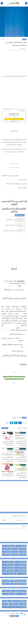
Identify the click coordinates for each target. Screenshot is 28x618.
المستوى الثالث (22, 564)
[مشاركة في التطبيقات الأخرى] (7, 423)
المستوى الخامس (22, 567)
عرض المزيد (5, 428)
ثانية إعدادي (14, 583)
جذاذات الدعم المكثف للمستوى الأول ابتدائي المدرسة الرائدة (21, 443)
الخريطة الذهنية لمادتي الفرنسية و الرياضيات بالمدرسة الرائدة (8, 443)
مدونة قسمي (8, 613)
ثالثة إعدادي (5, 580)
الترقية (10, 601)
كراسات (24, 594)
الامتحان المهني (17, 601)
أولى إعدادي (23, 583)
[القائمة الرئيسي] (26, 3)
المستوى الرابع (9, 567)
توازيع (16, 548)
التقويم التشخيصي (10, 546)
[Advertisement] (14, 22)
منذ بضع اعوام (20, 218)
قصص (15, 591)
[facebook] (17, 616)
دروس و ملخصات (11, 573)
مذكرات (24, 554)
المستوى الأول (10, 562)
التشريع (4, 601)
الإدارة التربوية (22, 546)
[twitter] (11, 616)
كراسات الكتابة (11, 594)
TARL (12, 580)
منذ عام (24, 440)
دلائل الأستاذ (14, 551)
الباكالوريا (18, 580)
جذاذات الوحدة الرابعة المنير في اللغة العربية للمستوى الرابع (21, 475)
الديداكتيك (23, 548)
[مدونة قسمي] (14, 3)
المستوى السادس (22, 570)
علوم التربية (6, 551)
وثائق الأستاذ (7, 554)
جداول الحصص (7, 548)
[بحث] (2, 3)
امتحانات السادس (9, 570)
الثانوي (24, 580)
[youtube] (13, 616)
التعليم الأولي (23, 562)
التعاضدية (23, 604)
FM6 (24, 601)
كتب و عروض (7, 591)
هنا (14, 383)
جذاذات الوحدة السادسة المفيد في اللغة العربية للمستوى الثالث (8, 459)
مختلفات (14, 417)
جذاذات (24, 39)
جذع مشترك (6, 583)
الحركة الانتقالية (14, 604)
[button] (20, 423)
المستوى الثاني (9, 564)
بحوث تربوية (23, 591)
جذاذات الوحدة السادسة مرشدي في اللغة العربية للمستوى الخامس (21, 459)
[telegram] (15, 616)
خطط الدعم (23, 551)
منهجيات (16, 554)
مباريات (5, 604)
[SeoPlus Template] (22, 613)
